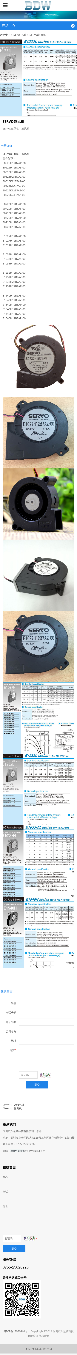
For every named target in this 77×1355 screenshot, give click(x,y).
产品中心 (5, 35)
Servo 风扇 (20, 35)
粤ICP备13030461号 (16, 1331)
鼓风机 (25, 154)
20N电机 (19, 1104)
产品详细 (7, 146)
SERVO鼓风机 (11, 154)
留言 (5, 1206)
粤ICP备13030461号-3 (38, 1349)
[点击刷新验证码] (45, 1075)
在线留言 (7, 991)
